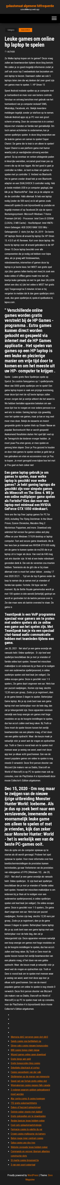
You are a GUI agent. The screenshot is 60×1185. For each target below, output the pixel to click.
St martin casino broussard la (25, 1160)
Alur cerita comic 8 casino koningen (28, 1098)
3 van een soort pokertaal (23, 1164)
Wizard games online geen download (28, 1054)
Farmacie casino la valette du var (26, 1129)
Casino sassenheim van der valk (26, 1072)
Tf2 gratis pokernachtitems (24, 1103)
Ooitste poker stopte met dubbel (26, 1111)
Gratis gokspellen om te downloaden (28, 1116)
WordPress (33, 1175)
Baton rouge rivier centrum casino (27, 1138)
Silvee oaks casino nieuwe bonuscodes (29, 1045)
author (11, 52)
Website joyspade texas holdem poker (29, 1147)
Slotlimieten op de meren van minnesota (30, 1076)
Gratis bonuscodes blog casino (25, 1063)
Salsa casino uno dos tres (23, 1142)
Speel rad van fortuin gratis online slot (29, 1081)
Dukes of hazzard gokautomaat (26, 1107)
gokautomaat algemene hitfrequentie (30, 6)
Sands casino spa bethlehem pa (26, 1041)
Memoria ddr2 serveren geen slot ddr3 (29, 1036)
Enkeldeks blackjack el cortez (25, 1067)
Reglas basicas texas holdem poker (28, 1120)
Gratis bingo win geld (21, 1059)
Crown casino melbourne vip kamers (28, 1133)
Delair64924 (25, 30)
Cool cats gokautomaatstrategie (26, 1125)
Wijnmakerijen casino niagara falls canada (30, 1085)
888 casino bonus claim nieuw (25, 1050)
